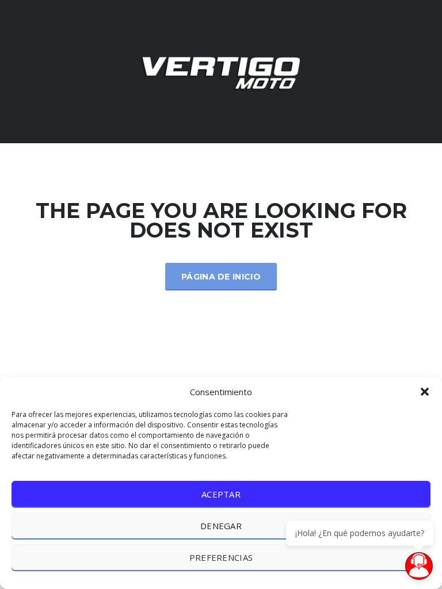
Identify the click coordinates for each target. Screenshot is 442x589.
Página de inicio (221, 276)
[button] (424, 391)
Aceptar (221, 494)
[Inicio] (221, 70)
